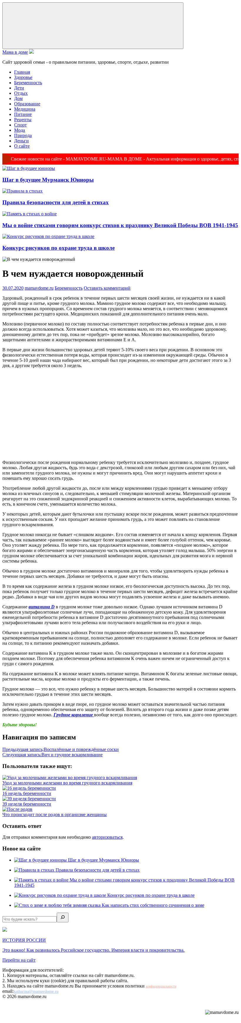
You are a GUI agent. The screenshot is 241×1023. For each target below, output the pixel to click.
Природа (23, 135)
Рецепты (22, 119)
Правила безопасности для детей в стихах (55, 202)
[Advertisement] (120, 414)
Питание (23, 114)
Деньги (21, 140)
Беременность (28, 82)
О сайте (22, 146)
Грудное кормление (73, 714)
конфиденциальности (161, 986)
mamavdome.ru (39, 288)
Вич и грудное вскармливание (52, 754)
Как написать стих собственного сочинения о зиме (153, 905)
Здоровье (23, 77)
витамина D (42, 606)
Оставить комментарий (107, 288)
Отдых (21, 93)
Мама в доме (15, 52)
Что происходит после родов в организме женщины (54, 814)
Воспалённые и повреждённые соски (60, 749)
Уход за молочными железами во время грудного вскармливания (67, 782)
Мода (19, 130)
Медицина (24, 109)
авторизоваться (107, 837)
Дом (18, 98)
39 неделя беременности (26, 803)
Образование (27, 103)
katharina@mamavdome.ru (36, 991)
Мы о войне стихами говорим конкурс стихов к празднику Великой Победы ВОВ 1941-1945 (120, 225)
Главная (22, 72)
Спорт (20, 124)
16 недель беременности (26, 793)
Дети (19, 87)
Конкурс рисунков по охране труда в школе (58, 248)
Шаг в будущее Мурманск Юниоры (48, 180)
